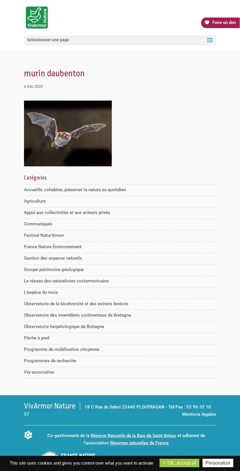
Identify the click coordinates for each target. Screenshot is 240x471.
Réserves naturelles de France (139, 443)
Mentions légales (199, 414)
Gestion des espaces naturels (53, 258)
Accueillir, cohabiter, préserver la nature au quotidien (75, 189)
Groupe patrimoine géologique (54, 269)
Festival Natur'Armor (44, 235)
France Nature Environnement (53, 246)
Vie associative (39, 372)
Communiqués (38, 224)
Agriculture (35, 201)
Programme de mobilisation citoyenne (61, 349)
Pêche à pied (36, 338)
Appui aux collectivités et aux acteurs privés (67, 212)
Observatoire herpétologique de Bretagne (64, 326)
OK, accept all (181, 462)
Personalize (217, 462)
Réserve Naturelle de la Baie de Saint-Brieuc (133, 435)
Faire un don (224, 22)
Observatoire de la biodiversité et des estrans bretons (76, 303)
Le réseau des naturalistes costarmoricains (66, 281)
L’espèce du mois (41, 292)
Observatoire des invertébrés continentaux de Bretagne (77, 315)
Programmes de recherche (50, 360)
